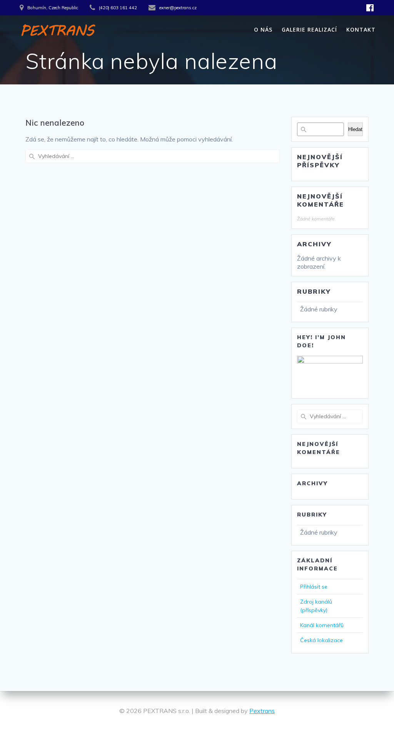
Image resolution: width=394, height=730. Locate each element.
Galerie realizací (309, 29)
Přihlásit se (313, 586)
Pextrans (262, 711)
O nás (263, 29)
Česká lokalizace (321, 640)
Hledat (355, 129)
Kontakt (361, 29)
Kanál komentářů (322, 625)
